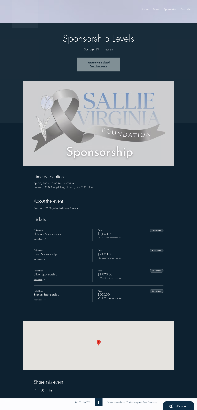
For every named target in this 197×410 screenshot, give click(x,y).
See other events (98, 66)
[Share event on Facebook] (35, 390)
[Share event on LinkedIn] (50, 390)
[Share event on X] (42, 390)
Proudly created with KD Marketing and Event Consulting (132, 402)
